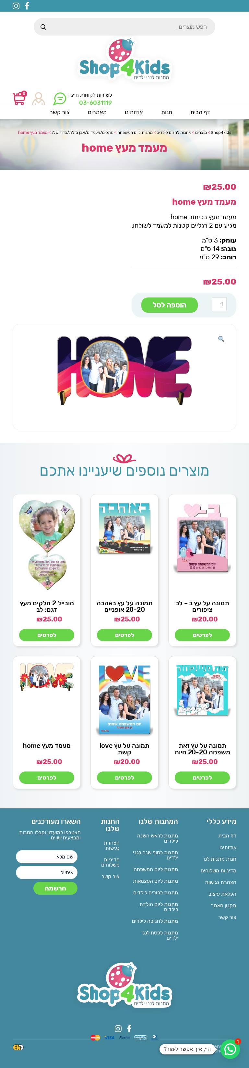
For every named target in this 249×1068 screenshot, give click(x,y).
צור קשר (227, 917)
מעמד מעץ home (47, 746)
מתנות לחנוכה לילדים (155, 921)
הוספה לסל (169, 305)
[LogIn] (38, 99)
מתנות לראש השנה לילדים (157, 838)
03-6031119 (95, 103)
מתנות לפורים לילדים (155, 893)
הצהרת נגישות (220, 882)
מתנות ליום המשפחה (156, 869)
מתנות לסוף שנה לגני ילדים (155, 855)
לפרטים (202, 635)
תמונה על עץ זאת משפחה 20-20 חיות (202, 749)
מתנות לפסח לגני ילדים (159, 935)
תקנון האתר (223, 905)
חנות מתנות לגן (220, 859)
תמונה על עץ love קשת (124, 749)
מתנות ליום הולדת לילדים (158, 906)
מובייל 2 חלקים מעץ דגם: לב (47, 606)
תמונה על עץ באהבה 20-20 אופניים (125, 606)
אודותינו (227, 847)
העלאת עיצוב (222, 894)
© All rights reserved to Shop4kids (212, 1049)
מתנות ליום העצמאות (155, 881)
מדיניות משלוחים (218, 871)
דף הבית (227, 836)
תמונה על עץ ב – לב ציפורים (202, 606)
